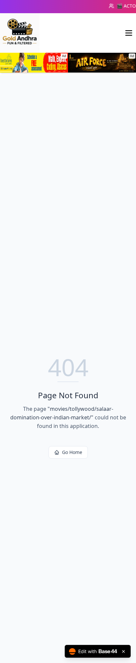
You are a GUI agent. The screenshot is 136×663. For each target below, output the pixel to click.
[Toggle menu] (128, 33)
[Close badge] (123, 651)
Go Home (72, 452)
